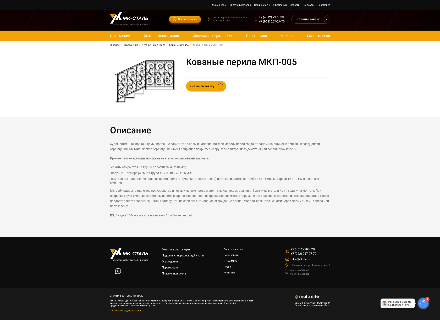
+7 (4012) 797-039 (271, 17)
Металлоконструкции (161, 36)
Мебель (287, 36)
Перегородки (256, 36)
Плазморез (323, 5)
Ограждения (120, 36)
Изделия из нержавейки (212, 36)
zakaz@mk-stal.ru (300, 259)
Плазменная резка (174, 273)
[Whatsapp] (118, 273)
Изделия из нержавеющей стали (183, 255)
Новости (295, 5)
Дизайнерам (219, 5)
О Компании (280, 5)
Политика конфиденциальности (125, 311)
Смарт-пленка (318, 36)
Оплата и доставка (240, 5)
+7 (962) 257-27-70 (272, 21)
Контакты (308, 5)
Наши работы (262, 5)
